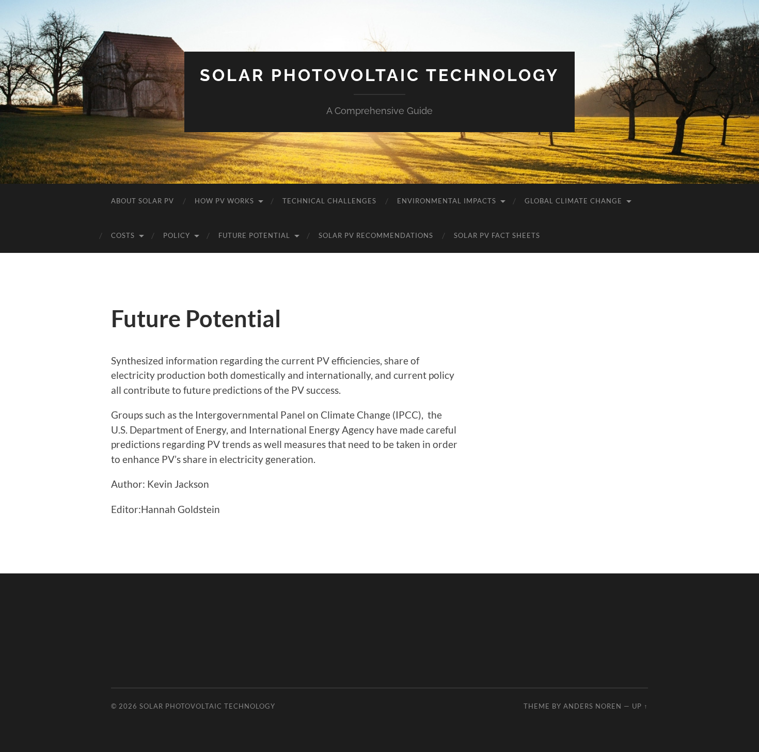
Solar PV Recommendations (376, 235)
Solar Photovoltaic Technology (379, 75)
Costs (123, 235)
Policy (176, 235)
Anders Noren (592, 706)
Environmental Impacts (446, 201)
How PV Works (224, 201)
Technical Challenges (329, 201)
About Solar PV (142, 201)
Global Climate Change (573, 201)
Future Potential (254, 235)
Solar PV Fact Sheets (497, 235)
